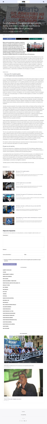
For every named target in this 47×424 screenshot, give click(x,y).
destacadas (11, 31)
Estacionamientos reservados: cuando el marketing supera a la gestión (29, 217)
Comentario (6, 235)
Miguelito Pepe (6, 285)
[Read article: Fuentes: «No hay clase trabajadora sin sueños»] (23, 382)
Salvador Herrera (7, 306)
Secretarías (5, 326)
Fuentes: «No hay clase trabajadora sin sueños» (12, 399)
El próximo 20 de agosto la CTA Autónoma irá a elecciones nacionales (29, 194)
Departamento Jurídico (8, 274)
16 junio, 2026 (19, 207)
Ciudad (4, 272)
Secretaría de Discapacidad (9, 313)
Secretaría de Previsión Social (10, 319)
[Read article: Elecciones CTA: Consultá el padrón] (8, 175)
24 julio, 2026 (19, 184)
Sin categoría (6, 328)
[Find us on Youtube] (24, 421)
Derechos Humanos (7, 276)
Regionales (5, 302)
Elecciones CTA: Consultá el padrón (13, 74)
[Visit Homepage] (23, 2)
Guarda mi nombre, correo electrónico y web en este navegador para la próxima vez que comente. (22, 260)
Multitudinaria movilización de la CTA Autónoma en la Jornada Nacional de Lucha (19, 365)
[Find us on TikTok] (26, 421)
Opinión (4, 293)
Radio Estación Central (8, 298)
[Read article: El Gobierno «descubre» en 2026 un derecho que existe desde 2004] (8, 209)
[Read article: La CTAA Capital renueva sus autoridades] (8, 186)
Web (25, 254)
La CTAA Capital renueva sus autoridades (14, 75)
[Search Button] (43, 1)
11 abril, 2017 (5, 31)
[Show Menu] (3, 1)
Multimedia (5, 287)
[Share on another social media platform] (43, 39)
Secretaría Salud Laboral (9, 324)
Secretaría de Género (8, 317)
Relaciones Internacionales (9, 304)
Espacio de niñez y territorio (9, 280)
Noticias (20, 31)
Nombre (5, 249)
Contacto (23, 411)
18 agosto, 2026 (19, 172)
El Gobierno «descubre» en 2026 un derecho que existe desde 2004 (28, 205)
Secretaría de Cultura (8, 311)
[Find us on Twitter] (21, 421)
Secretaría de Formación (8, 315)
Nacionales (16, 31)
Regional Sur (6, 300)
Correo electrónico (7, 254)
